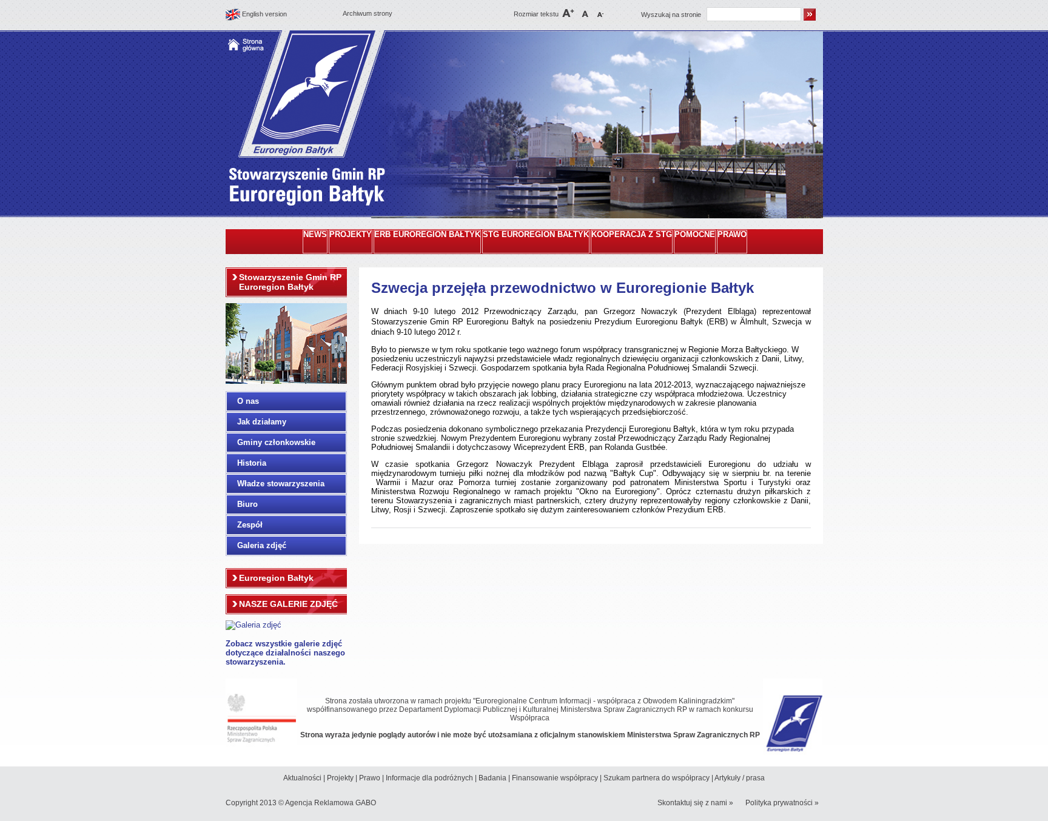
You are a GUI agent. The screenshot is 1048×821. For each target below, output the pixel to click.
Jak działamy (261, 421)
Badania (492, 778)
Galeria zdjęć (261, 545)
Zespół (250, 524)
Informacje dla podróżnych (429, 778)
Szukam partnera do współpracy (656, 778)
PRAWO (732, 234)
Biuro (247, 504)
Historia (251, 462)
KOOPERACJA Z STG (631, 234)
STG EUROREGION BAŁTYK (536, 234)
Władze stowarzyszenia (280, 483)
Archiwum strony (367, 13)
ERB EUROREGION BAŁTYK (427, 234)
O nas (248, 401)
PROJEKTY (350, 234)
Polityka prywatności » (782, 803)
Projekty (340, 778)
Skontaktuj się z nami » (695, 803)
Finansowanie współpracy (555, 778)
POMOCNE (694, 234)
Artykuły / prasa (739, 778)
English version (264, 14)
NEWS (315, 234)
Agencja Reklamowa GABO (330, 803)
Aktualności (302, 778)
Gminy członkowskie (276, 442)
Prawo (369, 778)
